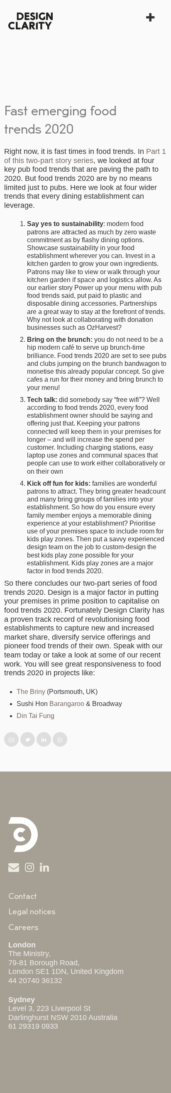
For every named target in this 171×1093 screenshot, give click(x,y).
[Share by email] (12, 739)
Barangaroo (66, 703)
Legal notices (32, 911)
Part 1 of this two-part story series (85, 156)
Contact (22, 896)
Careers (23, 927)
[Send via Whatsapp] (60, 739)
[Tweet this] (28, 739)
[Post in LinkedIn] (45, 739)
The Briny (31, 691)
